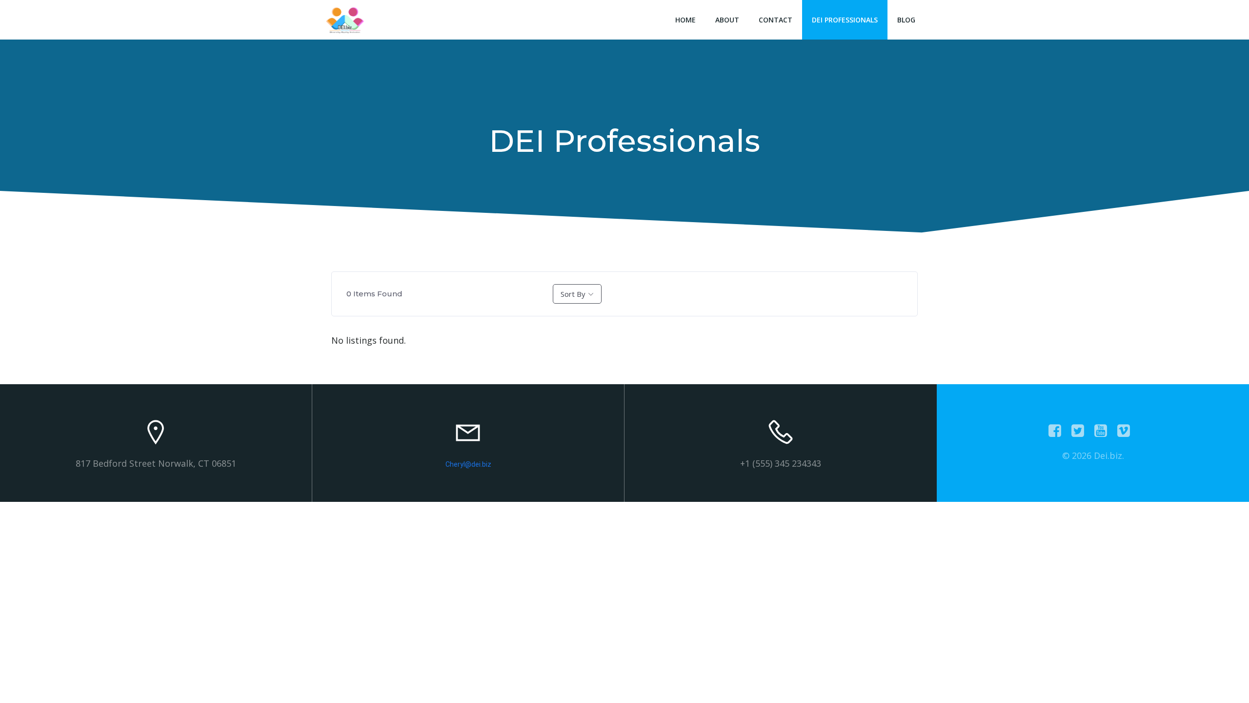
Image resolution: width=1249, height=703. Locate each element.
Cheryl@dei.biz (468, 464)
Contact (775, 19)
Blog (906, 19)
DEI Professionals (845, 19)
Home (685, 19)
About (727, 19)
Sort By (573, 294)
